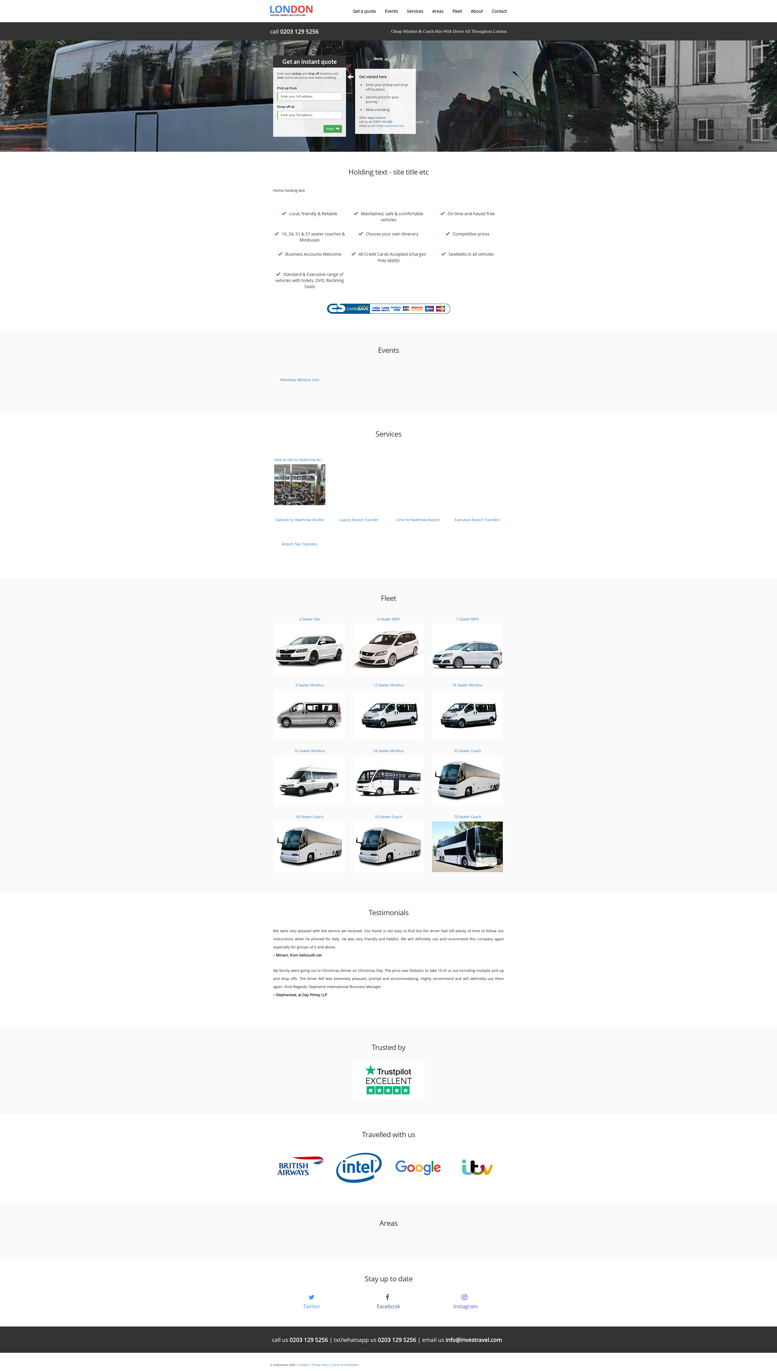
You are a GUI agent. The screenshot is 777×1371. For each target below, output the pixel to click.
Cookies (304, 1365)
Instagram (465, 1306)
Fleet (457, 11)
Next (331, 128)
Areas (438, 11)
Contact (499, 11)
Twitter (311, 1306)
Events (391, 11)
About (477, 11)
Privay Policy (320, 1365)
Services (415, 11)
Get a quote (364, 11)
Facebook (388, 1306)
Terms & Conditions (345, 1365)
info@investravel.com (389, 126)
